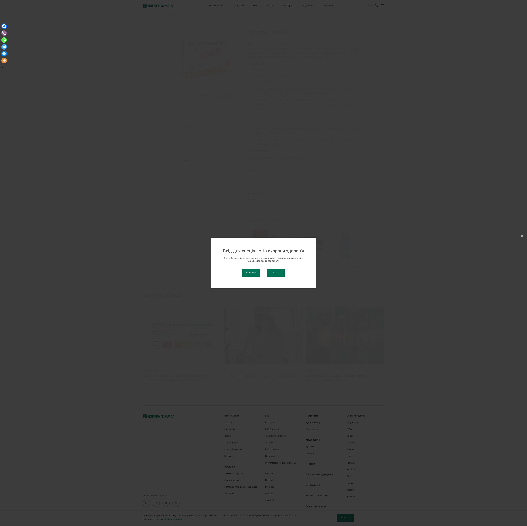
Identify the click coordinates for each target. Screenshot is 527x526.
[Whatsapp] (4, 40)
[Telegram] (4, 47)
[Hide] (2, 67)
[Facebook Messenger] (4, 53)
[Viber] (4, 33)
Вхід (275, 273)
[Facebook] (4, 26)
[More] (4, 60)
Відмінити (251, 273)
